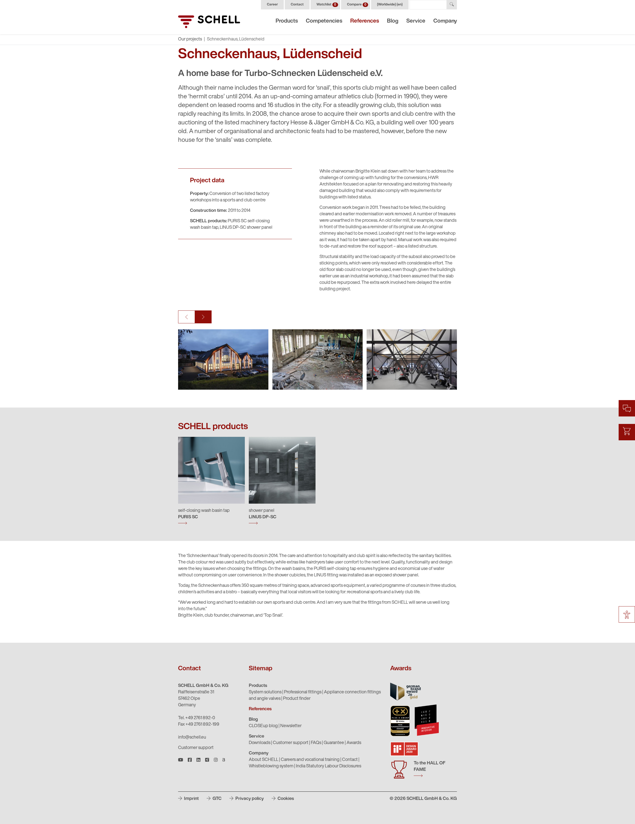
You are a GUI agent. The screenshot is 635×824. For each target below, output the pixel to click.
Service (415, 21)
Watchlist (326, 4)
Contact (297, 4)
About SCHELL (263, 760)
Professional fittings (302, 692)
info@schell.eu (192, 737)
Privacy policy (249, 799)
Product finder (297, 699)
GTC (217, 799)
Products (287, 21)
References (364, 21)
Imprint (191, 799)
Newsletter (291, 726)
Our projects (190, 39)
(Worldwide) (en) (390, 4)
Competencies (324, 21)
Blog (392, 21)
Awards (354, 743)
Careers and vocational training (310, 760)
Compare (356, 4)
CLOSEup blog (263, 726)
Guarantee (334, 743)
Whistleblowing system (271, 766)
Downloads (259, 743)
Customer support (196, 748)
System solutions (265, 692)
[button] (186, 316)
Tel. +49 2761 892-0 (196, 718)
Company (445, 21)
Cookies (285, 799)
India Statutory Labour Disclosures (328, 766)
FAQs (316, 743)
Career (272, 4)
